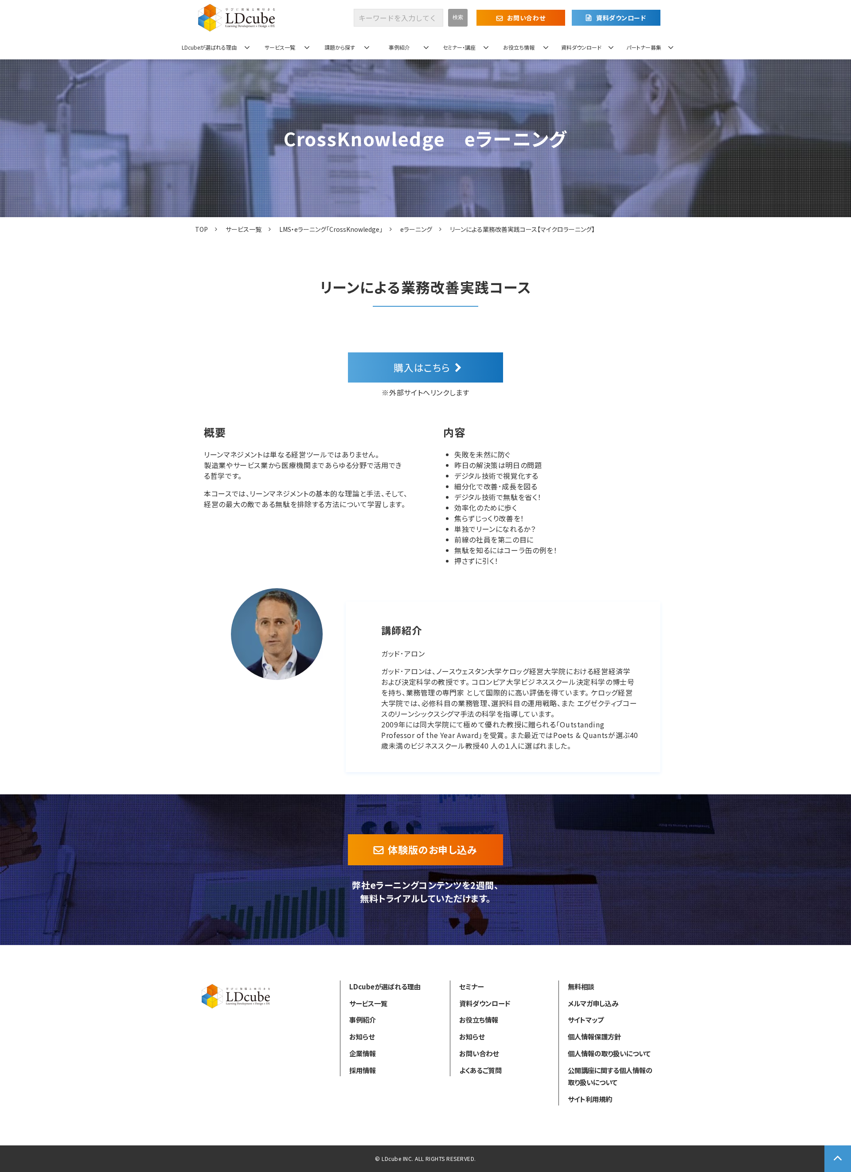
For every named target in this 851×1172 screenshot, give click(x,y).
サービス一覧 (280, 47)
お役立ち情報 (519, 47)
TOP (201, 229)
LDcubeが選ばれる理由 (209, 47)
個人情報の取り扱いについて (609, 1053)
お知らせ (362, 1036)
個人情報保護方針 (594, 1036)
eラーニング (416, 229)
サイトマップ (586, 1019)
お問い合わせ (526, 17)
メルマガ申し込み (593, 1003)
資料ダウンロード (621, 17)
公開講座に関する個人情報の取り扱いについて (610, 1076)
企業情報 (362, 1053)
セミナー (471, 986)
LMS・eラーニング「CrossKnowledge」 (331, 229)
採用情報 (362, 1070)
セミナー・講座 (459, 47)
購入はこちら (422, 367)
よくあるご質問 (480, 1070)
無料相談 (581, 986)
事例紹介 (399, 47)
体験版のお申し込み (432, 849)
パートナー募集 (643, 47)
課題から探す (339, 47)
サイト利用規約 (590, 1099)
